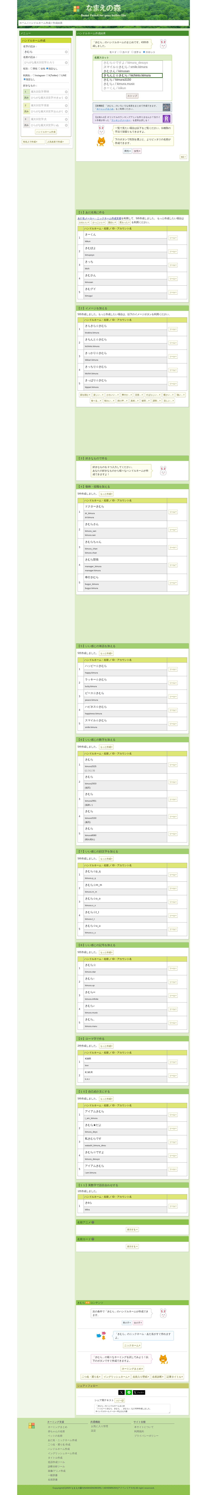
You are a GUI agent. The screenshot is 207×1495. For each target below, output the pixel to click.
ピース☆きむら (94, 693)
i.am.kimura (90, 1172)
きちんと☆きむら (96, 339)
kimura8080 (90, 835)
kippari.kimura (91, 387)
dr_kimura (90, 513)
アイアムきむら (94, 1111)
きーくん (90, 234)
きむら (89, 759)
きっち (89, 261)
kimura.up (90, 985)
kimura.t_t (90, 919)
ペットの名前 (55, 1435)
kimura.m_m (91, 892)
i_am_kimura (91, 1118)
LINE (63, 75)
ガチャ (137, 52)
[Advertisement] (46, 198)
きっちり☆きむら (96, 366)
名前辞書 (53, 1479)
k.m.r (87, 1079)
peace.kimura (91, 700)
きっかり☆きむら (96, 353)
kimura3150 (90, 818)
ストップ (132, 96)
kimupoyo (89, 255)
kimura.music (91, 1012)
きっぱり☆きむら (96, 380)
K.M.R (89, 1072)
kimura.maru (91, 1026)
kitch (87, 268)
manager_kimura (93, 566)
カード (126, 52)
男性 (35, 68)
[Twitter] (121, 1392)
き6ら (88, 1202)
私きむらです (93, 1138)
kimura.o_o (90, 905)
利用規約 (139, 1431)
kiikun (87, 241)
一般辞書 (53, 1475)
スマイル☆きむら (96, 720)
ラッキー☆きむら (96, 679)
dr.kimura (89, 517)
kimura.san (90, 535)
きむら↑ (90, 978)
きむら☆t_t (92, 912)
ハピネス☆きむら (96, 706)
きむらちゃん (93, 541)
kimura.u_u (90, 932)
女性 (43, 68)
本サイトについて (144, 1427)
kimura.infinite (91, 999)
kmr (87, 1065)
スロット (150, 52)
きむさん (90, 275)
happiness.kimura (93, 713)
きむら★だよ (93, 1125)
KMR (88, 1058)
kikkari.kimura (91, 360)
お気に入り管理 (99, 1426)
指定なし (53, 68)
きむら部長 (92, 559)
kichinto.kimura (92, 346)
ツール (172, 238)
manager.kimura (93, 570)
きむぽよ (90, 248)
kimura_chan (91, 548)
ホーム (23, 23)
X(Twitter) (53, 75)
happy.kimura (91, 672)
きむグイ (90, 288)
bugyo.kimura (91, 588)
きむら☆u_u (92, 925)
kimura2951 (90, 801)
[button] (33, 141)
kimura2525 (90, 766)
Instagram (40, 75)
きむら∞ (90, 992)
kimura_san (90, 531)
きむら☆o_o (92, 898)
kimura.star (90, 972)
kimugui (88, 296)
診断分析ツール (56, 1466)
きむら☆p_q (92, 871)
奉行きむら (92, 577)
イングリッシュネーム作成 (62, 1453)
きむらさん (92, 524)
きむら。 (90, 1019)
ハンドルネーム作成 (40, 23)
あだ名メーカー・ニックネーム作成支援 (99, 218)
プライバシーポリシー (146, 1435)
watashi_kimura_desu (95, 1145)
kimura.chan (91, 553)
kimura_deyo (91, 1132)
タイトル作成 (55, 1457)
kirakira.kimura (92, 332)
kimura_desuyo (92, 1159)
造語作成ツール (56, 1462)
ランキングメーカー (120, 120)
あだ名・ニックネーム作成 (62, 1440)
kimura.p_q (90, 878)
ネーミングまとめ (105, 109)
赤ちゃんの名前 (56, 1431)
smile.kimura (91, 727)
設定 (93, 1430)
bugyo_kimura (92, 584)
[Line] (129, 1392)
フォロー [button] (140, 1392)
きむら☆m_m (93, 884)
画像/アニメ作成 (56, 1471)
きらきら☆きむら (96, 325)
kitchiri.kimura (91, 373)
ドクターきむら (94, 506)
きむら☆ (90, 964)
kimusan (89, 282)
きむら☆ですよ (94, 1152)
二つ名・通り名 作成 (59, 1444)
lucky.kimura (91, 686)
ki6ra (87, 1209)
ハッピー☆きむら (96, 665)
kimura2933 (90, 783)
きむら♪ (90, 1005)
